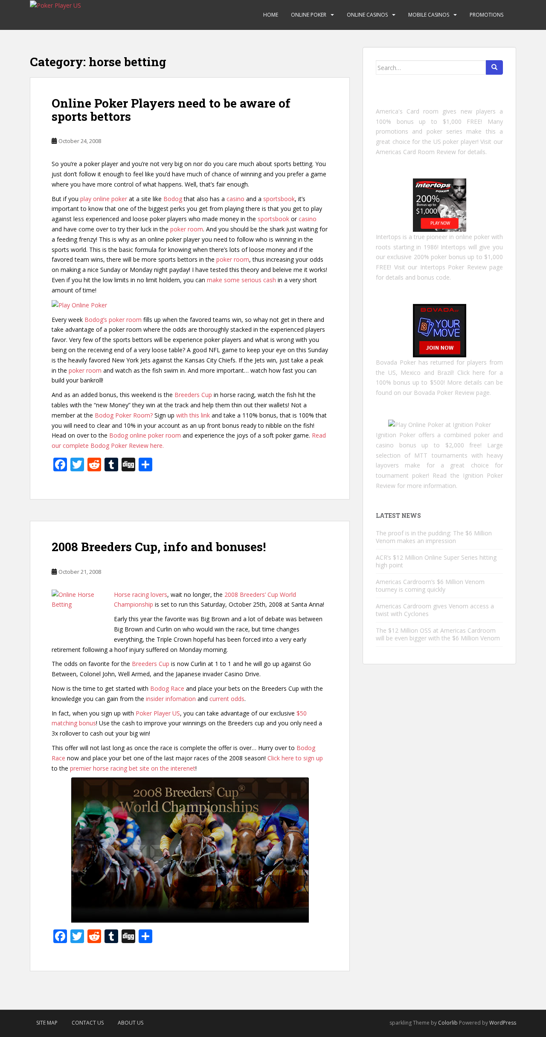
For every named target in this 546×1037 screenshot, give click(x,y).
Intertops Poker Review (453, 267)
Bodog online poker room (145, 435)
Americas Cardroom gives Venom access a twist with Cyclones (435, 610)
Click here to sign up (295, 758)
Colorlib (448, 1022)
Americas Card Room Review (416, 152)
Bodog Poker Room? (124, 415)
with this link (193, 415)
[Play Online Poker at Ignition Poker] (439, 424)
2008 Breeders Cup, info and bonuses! (159, 547)
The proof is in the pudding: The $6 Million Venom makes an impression (434, 537)
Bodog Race (167, 688)
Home (270, 14)
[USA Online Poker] (439, 330)
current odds (226, 699)
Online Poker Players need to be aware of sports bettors (171, 109)
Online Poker (308, 14)
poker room (186, 229)
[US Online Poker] (439, 204)
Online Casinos (367, 14)
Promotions (486, 14)
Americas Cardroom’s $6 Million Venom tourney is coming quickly (430, 585)
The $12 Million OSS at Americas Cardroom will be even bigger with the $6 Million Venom (438, 634)
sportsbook (279, 199)
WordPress (502, 1022)
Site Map (47, 1022)
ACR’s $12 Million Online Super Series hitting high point (436, 561)
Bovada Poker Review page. (452, 393)
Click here (471, 372)
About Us (130, 1022)
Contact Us (88, 1022)
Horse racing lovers (140, 594)
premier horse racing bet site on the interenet (132, 768)
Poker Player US (158, 713)
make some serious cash (241, 280)
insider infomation (171, 699)
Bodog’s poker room (113, 319)
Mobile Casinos (428, 14)
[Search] (494, 67)
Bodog (172, 199)
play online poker (103, 199)
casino (235, 199)
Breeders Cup (193, 395)
